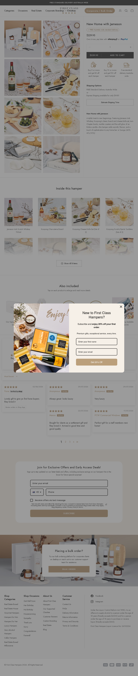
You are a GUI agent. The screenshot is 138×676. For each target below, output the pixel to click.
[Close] (121, 306)
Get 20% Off (96, 362)
